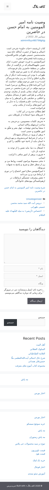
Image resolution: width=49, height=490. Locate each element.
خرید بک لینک (39, 460)
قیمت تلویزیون (38, 450)
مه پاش (24, 379)
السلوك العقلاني (37, 349)
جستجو (41, 317)
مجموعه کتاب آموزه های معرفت (30, 365)
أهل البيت (40, 344)
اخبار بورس (39, 393)
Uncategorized (34, 199)
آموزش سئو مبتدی (36, 473)
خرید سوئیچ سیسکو (36, 424)
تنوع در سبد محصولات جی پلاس (30, 443)
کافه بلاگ (39, 6)
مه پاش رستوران (37, 437)
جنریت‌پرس (11, 486)
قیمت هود (40, 453)
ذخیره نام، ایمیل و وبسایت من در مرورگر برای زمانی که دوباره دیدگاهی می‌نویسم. (23, 291)
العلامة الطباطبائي (36, 353)
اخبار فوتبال (39, 467)
